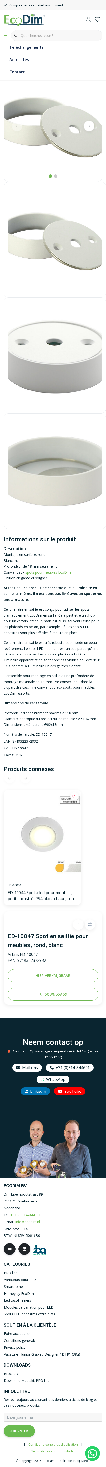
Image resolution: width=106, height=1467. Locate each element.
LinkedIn (38, 1091)
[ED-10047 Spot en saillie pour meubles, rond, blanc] (53, 125)
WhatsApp (55, 1079)
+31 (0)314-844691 (73, 1067)
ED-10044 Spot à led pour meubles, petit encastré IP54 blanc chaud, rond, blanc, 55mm (42, 896)
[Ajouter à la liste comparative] (90, 924)
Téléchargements (26, 47)
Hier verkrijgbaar (53, 975)
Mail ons (30, 1067)
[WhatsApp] (92, 1453)
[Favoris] (97, 20)
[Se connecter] (88, 20)
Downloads (55, 994)
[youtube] (10, 1249)
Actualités (19, 59)
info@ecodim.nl (27, 1221)
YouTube (72, 1091)
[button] (78, 924)
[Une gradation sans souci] (25, 19)
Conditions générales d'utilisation (53, 1444)
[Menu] (5, 36)
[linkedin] (24, 1249)
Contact (17, 72)
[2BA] (39, 1250)
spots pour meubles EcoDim (48, 572)
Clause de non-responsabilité (52, 1451)
